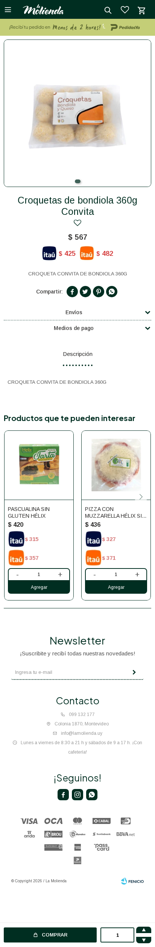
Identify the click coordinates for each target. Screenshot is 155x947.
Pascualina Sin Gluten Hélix (29, 512)
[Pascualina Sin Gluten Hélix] (39, 465)
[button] (78, 181)
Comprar (54, 935)
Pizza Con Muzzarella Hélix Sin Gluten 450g (115, 512)
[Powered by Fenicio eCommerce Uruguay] (132, 881)
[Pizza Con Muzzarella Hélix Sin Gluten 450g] (116, 465)
